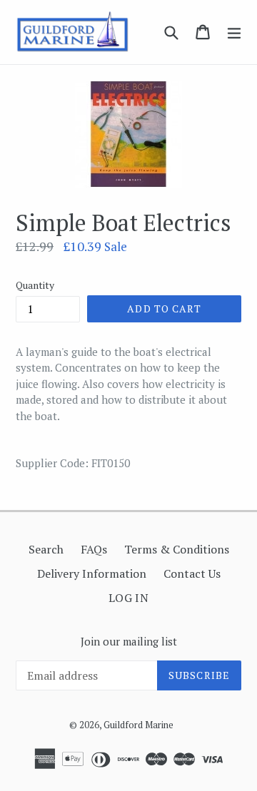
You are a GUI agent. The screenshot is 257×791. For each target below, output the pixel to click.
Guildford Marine (138, 724)
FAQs (94, 549)
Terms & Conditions (176, 549)
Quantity (35, 285)
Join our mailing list (129, 641)
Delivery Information (91, 573)
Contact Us (192, 573)
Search (46, 549)
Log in (129, 598)
